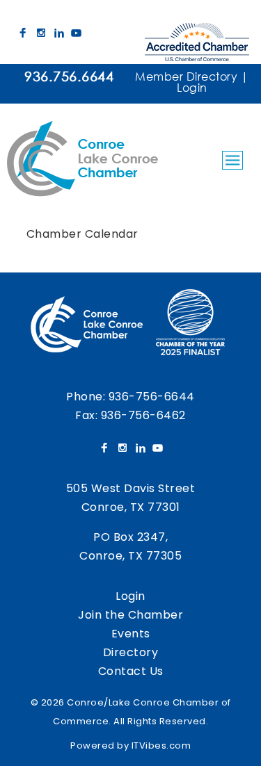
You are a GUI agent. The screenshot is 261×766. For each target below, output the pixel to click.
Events (130, 634)
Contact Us (131, 671)
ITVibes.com (161, 745)
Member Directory (186, 76)
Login (192, 87)
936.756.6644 (68, 76)
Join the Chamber (130, 615)
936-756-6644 (152, 397)
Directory (131, 652)
